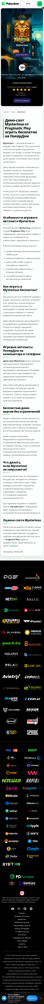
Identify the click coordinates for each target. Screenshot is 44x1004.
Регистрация (22, 941)
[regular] (21, 89)
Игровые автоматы (22, 916)
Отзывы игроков (22, 931)
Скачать (22, 944)
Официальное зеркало (22, 938)
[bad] (14, 89)
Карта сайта (23, 947)
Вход (28, 3)
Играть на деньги (22, 101)
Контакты (22, 935)
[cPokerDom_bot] (31, 909)
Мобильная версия (22, 922)
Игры (13, 112)
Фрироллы (22, 919)
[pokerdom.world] (19, 909)
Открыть (32, 998)
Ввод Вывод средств (22, 925)
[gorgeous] (29, 89)
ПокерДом (13, 545)
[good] (25, 89)
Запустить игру (22, 55)
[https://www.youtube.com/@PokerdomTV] (13, 909)
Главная (6, 112)
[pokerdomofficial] (25, 909)
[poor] (17, 89)
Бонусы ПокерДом (22, 928)
